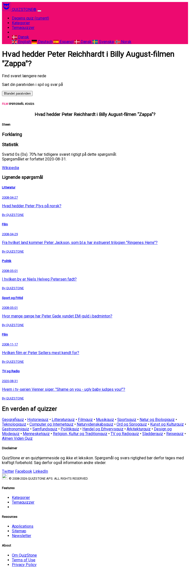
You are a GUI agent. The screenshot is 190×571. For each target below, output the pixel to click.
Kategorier (21, 23)
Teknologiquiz (14, 424)
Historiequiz (37, 419)
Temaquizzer (23, 27)
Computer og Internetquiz (51, 424)
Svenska (106, 41)
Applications (22, 526)
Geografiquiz (13, 419)
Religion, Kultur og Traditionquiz (80, 433)
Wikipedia (10, 167)
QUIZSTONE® (24, 9)
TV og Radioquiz (125, 433)
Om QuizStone (24, 555)
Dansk (23, 37)
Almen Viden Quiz (17, 438)
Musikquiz (105, 419)
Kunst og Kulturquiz (167, 424)
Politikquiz (70, 429)
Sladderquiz (152, 433)
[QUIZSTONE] (7, 9)
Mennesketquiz (36, 433)
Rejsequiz (175, 433)
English (24, 41)
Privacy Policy (24, 564)
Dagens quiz (30, 18)
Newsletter (21, 535)
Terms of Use (23, 560)
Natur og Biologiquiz (157, 419)
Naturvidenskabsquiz (95, 424)
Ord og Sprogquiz (132, 424)
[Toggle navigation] (39, 11)
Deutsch (44, 41)
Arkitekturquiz (139, 429)
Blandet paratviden (17, 93)
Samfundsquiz (44, 429)
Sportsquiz (126, 419)
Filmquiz (85, 419)
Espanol (66, 41)
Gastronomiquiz (15, 429)
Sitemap (19, 531)
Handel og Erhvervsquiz (102, 429)
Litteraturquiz (63, 419)
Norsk (125, 41)
